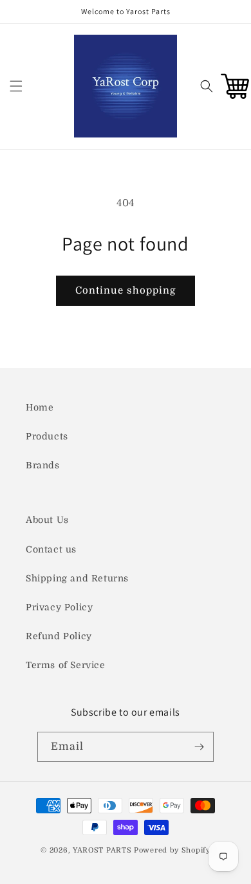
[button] (16, 86)
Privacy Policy (59, 607)
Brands (43, 465)
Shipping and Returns (77, 578)
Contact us (51, 549)
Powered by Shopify (172, 850)
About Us (47, 520)
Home (39, 407)
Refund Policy (59, 636)
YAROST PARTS (102, 850)
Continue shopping (125, 290)
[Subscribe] (199, 747)
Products (47, 436)
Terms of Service (66, 665)
